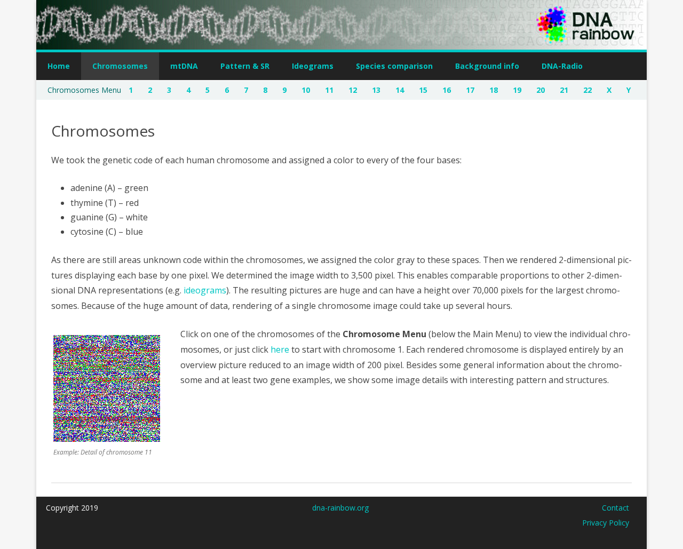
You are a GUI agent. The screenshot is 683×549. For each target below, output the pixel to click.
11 (329, 90)
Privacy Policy (605, 523)
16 (446, 90)
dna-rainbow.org (340, 508)
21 (564, 90)
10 (305, 90)
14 (399, 90)
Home (58, 66)
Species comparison (394, 66)
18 (493, 90)
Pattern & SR (244, 66)
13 (376, 90)
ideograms (205, 290)
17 (470, 90)
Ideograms (312, 66)
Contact (615, 508)
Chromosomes (120, 66)
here (280, 349)
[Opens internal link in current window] (106, 438)
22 (587, 90)
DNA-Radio (562, 66)
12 (352, 90)
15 (423, 90)
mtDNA (184, 66)
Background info (487, 66)
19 (517, 90)
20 (540, 90)
